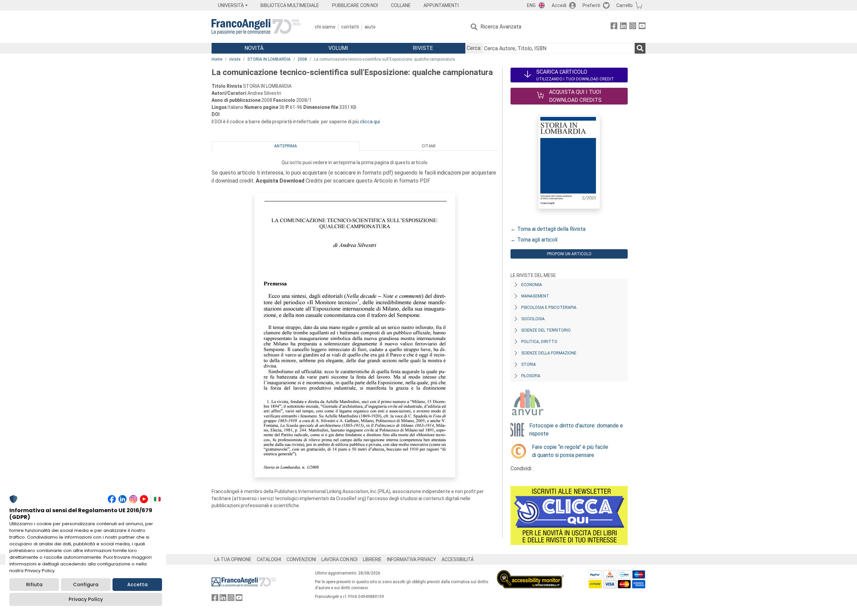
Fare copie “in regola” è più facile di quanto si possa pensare (570, 451)
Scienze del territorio (546, 330)
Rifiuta (34, 584)
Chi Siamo (325, 26)
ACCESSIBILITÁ (458, 559)
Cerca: (474, 48)
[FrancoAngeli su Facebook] (614, 26)
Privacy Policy (86, 599)
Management (535, 296)
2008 (302, 59)
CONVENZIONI (301, 559)
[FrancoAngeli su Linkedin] (623, 26)
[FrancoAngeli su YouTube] (642, 26)
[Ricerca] (640, 48)
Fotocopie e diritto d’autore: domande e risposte (576, 429)
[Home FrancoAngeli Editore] (256, 27)
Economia (531, 284)
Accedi (559, 5)
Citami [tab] (429, 146)
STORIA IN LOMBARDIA (269, 59)
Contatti (350, 26)
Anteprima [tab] (285, 146)
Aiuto (370, 26)
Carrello (624, 5)
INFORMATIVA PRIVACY (411, 559)
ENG (531, 5)
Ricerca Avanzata (500, 26)
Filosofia (530, 375)
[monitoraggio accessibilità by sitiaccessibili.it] (530, 574)
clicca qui (370, 121)
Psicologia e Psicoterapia (548, 307)
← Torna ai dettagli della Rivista (548, 229)
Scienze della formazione (548, 353)
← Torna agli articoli (534, 239)
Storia (528, 364)
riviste (234, 59)
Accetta (137, 584)
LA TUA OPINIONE (232, 559)
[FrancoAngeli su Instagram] (632, 26)
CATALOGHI (269, 559)
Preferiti (591, 5)
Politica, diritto (539, 341)
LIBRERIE (372, 559)
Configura (85, 584)
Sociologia (533, 319)
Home (217, 59)
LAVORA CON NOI (339, 559)
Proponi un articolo (569, 254)
